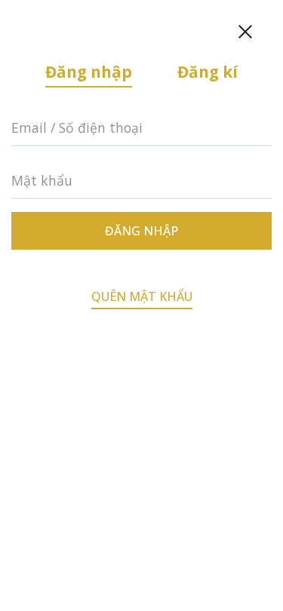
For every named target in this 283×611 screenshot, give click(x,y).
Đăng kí (207, 71)
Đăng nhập (88, 71)
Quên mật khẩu (141, 296)
